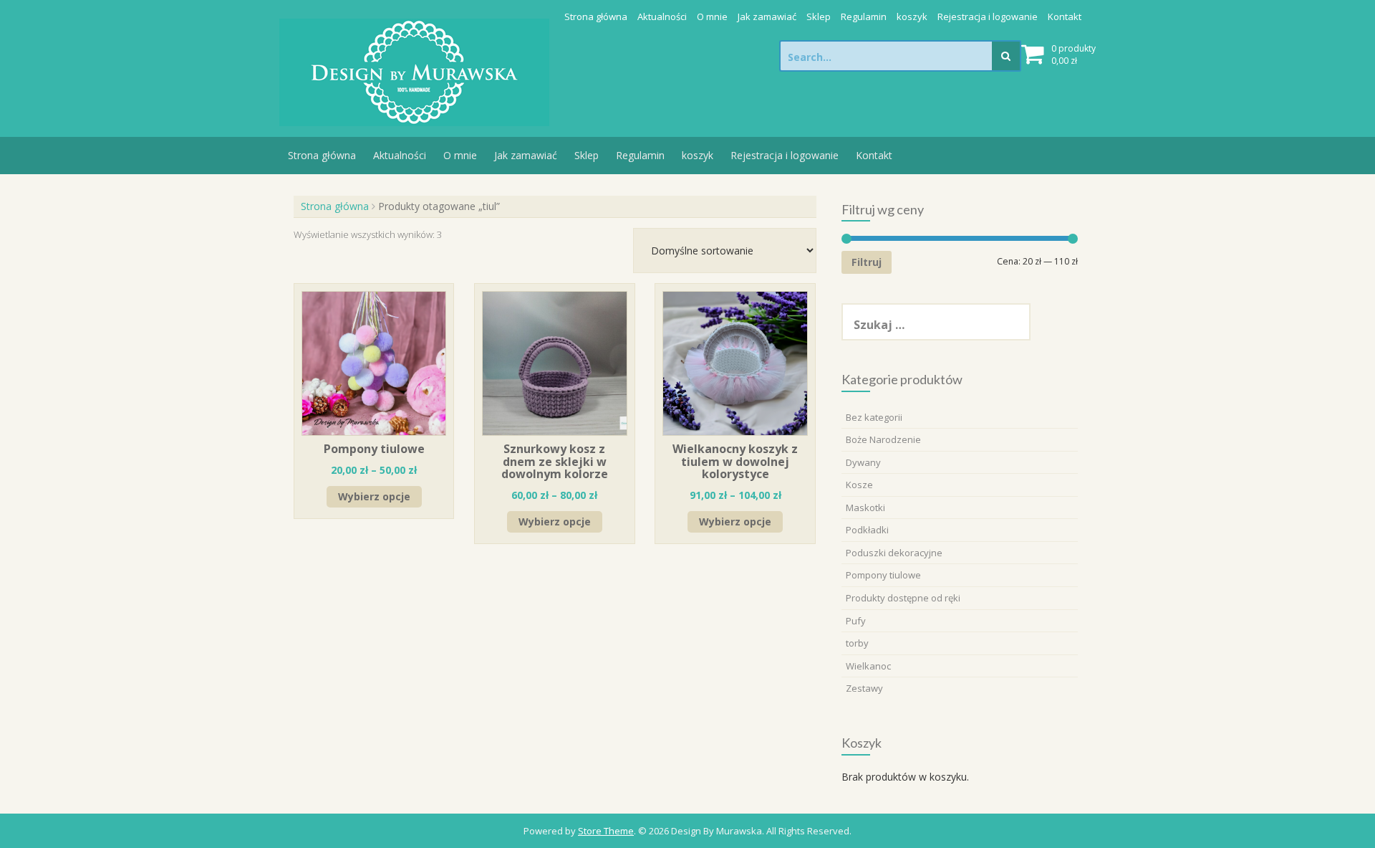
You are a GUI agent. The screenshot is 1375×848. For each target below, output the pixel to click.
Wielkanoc (868, 665)
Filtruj (866, 262)
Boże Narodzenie (883, 439)
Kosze (859, 484)
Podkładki (867, 529)
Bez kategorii (874, 417)
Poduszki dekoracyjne (894, 552)
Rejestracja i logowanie (987, 16)
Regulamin (864, 16)
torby (857, 643)
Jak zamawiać (767, 16)
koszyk (912, 16)
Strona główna (595, 16)
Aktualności (662, 16)
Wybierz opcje (374, 496)
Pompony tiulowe (883, 574)
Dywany (863, 462)
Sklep (818, 16)
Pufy (856, 620)
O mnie (712, 16)
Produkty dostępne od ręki (903, 597)
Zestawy (864, 688)
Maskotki (865, 507)
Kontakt (1064, 16)
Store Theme (606, 830)
